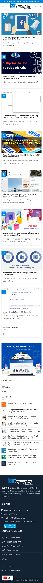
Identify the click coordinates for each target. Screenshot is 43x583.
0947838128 (12, 514)
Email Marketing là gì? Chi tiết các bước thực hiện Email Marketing (23, 424)
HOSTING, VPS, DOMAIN (11, 554)
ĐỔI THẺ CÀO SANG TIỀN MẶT (13, 538)
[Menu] (3, 6)
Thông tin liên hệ (8, 566)
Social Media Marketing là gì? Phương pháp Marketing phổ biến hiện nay (24, 417)
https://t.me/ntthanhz (20, 510)
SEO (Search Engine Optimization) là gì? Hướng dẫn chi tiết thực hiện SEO (23, 437)
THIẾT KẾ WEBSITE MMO (10, 550)
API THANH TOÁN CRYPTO (11, 542)
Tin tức (4, 391)
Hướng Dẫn (6, 387)
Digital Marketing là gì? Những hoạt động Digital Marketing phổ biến (23, 443)
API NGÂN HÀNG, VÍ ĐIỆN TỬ (12, 546)
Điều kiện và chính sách (11, 570)
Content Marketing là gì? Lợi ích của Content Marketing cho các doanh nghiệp (24, 430)
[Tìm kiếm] (36, 6)
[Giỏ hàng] (41, 6)
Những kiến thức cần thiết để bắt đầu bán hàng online (24, 450)
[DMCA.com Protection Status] (10, 526)
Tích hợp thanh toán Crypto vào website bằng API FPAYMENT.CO (23, 411)
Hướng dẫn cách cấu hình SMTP (20, 403)
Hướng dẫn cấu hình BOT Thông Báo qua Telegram (23, 463)
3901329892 (31, 522)
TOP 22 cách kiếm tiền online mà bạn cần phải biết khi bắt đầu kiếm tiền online (24, 457)
